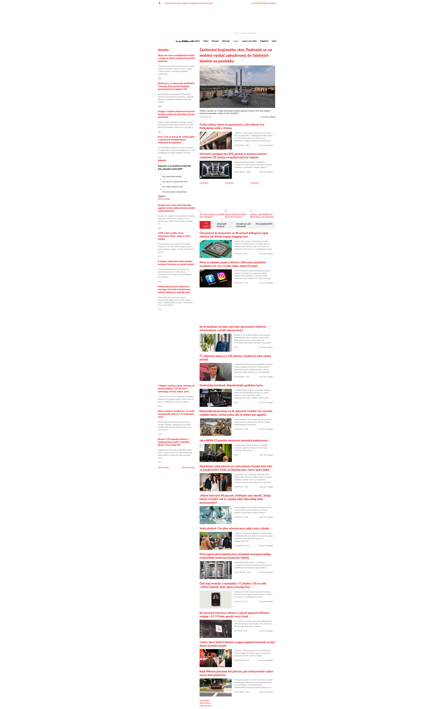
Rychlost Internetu (178, 41)
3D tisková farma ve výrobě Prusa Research (212, 215)
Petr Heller (238, 429)
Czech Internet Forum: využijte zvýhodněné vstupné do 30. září (189, 3)
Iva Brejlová (238, 487)
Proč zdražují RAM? (264, 223)
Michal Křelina (239, 172)
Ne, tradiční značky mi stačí (172, 186)
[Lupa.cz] (160, 3)
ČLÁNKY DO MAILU (268, 3)
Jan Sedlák (204, 117)
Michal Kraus (239, 692)
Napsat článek (205, 703)
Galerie (275, 41)
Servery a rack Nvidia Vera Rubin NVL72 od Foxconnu (262, 215)
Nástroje (226, 41)
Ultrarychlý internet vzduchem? (222, 226)
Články (185, 41)
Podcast (215, 41)
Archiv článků (204, 700)
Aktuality (195, 41)
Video (205, 41)
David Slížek (238, 283)
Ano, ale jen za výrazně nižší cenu (175, 181)
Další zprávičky (163, 467)
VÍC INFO (254, 3)
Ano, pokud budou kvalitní (172, 176)
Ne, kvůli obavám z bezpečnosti (174, 192)
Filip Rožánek (239, 145)
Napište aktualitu (188, 467)
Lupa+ (236, 41)
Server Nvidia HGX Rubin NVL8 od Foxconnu (235, 215)
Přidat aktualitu (206, 705)
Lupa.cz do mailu (249, 41)
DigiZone (264, 41)
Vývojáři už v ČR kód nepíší (243, 224)
